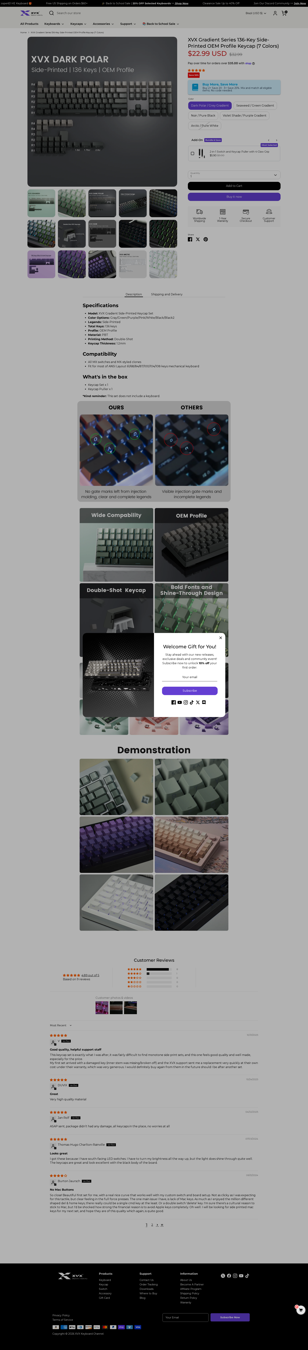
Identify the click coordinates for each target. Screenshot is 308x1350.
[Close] (221, 638)
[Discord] (204, 702)
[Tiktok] (192, 702)
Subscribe (190, 690)
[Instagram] (186, 702)
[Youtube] (180, 702)
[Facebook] (173, 702)
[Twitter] (198, 702)
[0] (300, 1310)
